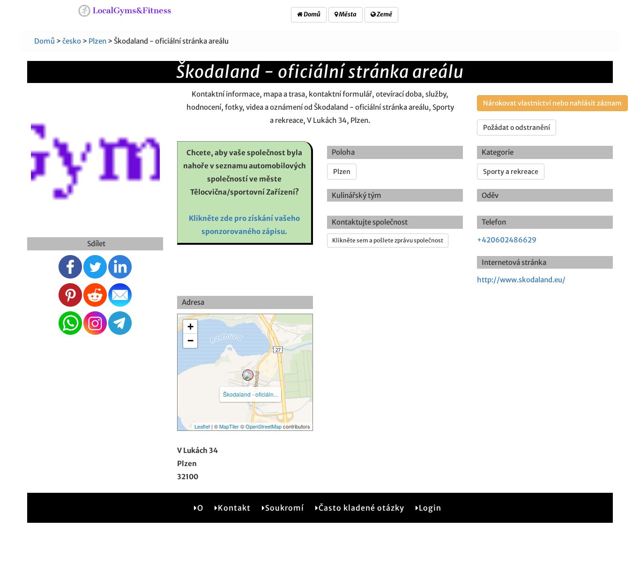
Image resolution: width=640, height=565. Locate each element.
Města (347, 14)
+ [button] (190, 326)
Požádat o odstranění (516, 127)
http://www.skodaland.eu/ (521, 279)
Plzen (97, 41)
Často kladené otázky (361, 507)
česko (71, 41)
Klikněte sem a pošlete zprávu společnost (387, 240)
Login (430, 507)
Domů (311, 14)
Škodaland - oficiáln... (250, 394)
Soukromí (284, 507)
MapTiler (229, 426)
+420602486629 (506, 239)
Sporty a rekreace (510, 171)
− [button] (190, 341)
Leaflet (202, 426)
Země (384, 14)
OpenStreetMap (264, 426)
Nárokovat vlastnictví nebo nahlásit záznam (552, 103)
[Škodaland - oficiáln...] (247, 375)
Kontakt (234, 507)
